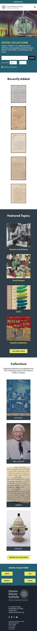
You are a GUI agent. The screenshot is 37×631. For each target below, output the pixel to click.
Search (31, 58)
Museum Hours (18, 2)
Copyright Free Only (10, 67)
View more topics (18, 351)
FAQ (30, 574)
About (7, 574)
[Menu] (35, 7)
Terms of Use (12, 627)
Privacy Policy (12, 626)
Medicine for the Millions (27, 35)
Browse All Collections (18, 557)
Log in (30, 581)
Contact (7, 581)
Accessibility (12, 629)
